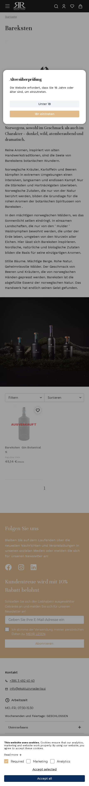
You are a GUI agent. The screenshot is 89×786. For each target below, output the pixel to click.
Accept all (44, 778)
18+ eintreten (44, 114)
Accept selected (44, 769)
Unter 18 (44, 104)
